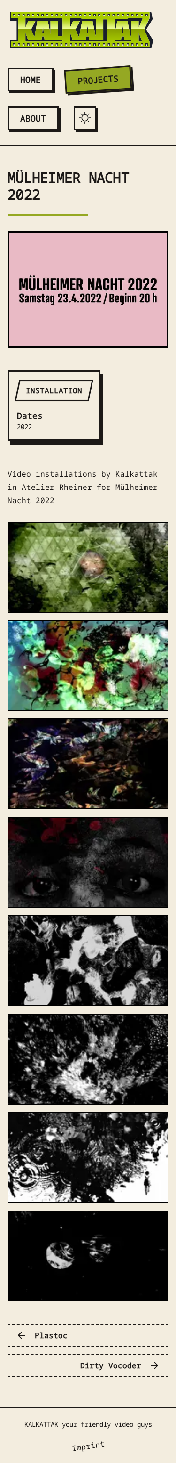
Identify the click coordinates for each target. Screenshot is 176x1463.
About (33, 118)
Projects (98, 80)
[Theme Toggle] (85, 118)
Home (30, 79)
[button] (88, 567)
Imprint (88, 1446)
